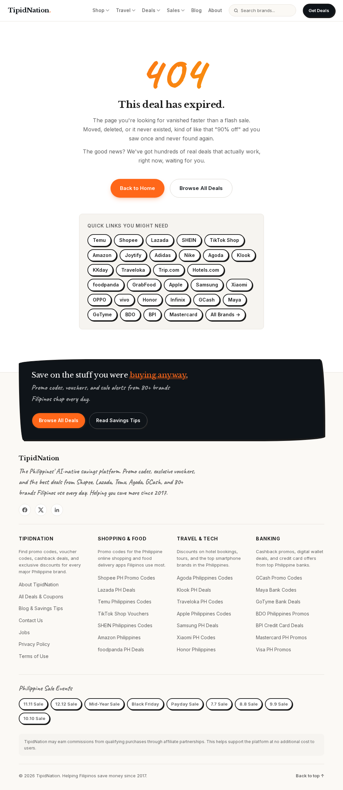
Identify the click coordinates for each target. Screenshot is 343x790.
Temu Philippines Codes (124, 601)
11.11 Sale (33, 704)
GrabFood (144, 284)
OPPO (99, 300)
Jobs (24, 632)
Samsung (207, 284)
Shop (98, 10)
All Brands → (225, 314)
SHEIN (189, 240)
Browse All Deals (201, 188)
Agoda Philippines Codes (205, 578)
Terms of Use (34, 656)
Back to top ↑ (310, 775)
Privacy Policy (34, 644)
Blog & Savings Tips (41, 608)
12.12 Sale (66, 704)
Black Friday (145, 704)
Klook (243, 255)
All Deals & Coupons (41, 596)
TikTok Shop (224, 240)
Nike (189, 255)
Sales (173, 10)
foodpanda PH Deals (121, 649)
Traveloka (133, 270)
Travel (123, 10)
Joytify (133, 255)
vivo (124, 300)
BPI (152, 314)
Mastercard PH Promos (281, 637)
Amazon (102, 255)
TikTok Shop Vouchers (123, 613)
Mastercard (183, 314)
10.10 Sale (34, 718)
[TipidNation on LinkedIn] (57, 510)
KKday (100, 270)
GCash (207, 300)
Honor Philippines (196, 649)
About (215, 10)
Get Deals (318, 10)
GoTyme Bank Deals (278, 601)
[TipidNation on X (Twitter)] (41, 510)
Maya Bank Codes (276, 590)
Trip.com (168, 270)
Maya (234, 300)
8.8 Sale (248, 704)
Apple (176, 284)
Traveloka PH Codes (200, 601)
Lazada (159, 240)
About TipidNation (39, 584)
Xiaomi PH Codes (196, 637)
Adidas (163, 255)
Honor (150, 300)
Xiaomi (239, 284)
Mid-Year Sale (104, 704)
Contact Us (31, 620)
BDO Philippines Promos (282, 613)
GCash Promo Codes (279, 578)
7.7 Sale (219, 704)
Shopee (128, 240)
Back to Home (137, 188)
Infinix (177, 300)
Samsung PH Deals (197, 625)
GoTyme (102, 314)
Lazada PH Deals (116, 590)
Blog (196, 10)
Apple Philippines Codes (204, 613)
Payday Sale (185, 704)
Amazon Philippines (119, 637)
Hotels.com (206, 270)
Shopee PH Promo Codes (126, 578)
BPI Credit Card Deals (279, 625)
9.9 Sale (279, 704)
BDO (130, 314)
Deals (148, 10)
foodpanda (106, 284)
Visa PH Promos (273, 649)
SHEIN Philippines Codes (125, 625)
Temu (99, 240)
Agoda (215, 255)
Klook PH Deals (194, 590)
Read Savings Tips (118, 420)
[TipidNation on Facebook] (25, 510)
